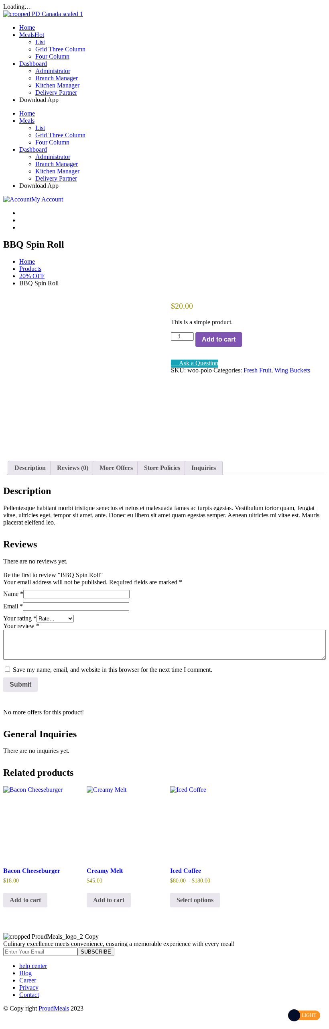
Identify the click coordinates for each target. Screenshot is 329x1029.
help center (33, 965)
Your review (21, 625)
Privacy (29, 987)
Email (13, 606)
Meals (31, 34)
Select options (195, 900)
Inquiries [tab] (203, 467)
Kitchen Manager (57, 85)
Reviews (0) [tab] (72, 467)
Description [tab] (30, 467)
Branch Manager (56, 78)
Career (27, 980)
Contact (29, 994)
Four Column (52, 56)
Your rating (20, 618)
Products (30, 268)
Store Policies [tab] (162, 467)
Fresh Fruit (257, 370)
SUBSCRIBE (96, 952)
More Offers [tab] (116, 467)
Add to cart (219, 339)
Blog (25, 973)
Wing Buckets (292, 370)
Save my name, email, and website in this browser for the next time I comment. (112, 669)
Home (27, 27)
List (40, 42)
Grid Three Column (60, 49)
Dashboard (33, 63)
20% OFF (32, 276)
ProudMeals (54, 1008)
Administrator (52, 70)
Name (13, 593)
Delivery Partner (56, 92)
